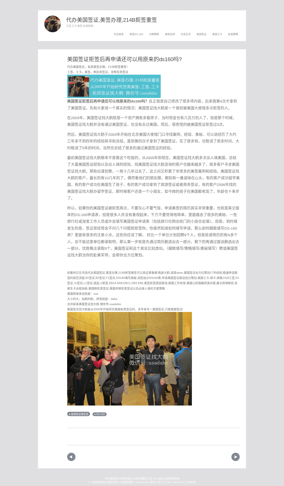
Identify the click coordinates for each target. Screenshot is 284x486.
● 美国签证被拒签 (78, 414)
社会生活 (186, 34)
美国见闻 (170, 34)
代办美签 (119, 34)
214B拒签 (190, 482)
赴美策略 (233, 34)
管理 (176, 478)
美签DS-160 (136, 34)
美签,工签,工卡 (158, 482)
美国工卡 (217, 34)
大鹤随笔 (154, 34)
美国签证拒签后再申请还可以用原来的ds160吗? (124, 59)
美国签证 (201, 34)
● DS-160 (99, 414)
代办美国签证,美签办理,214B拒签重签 (111, 20)
